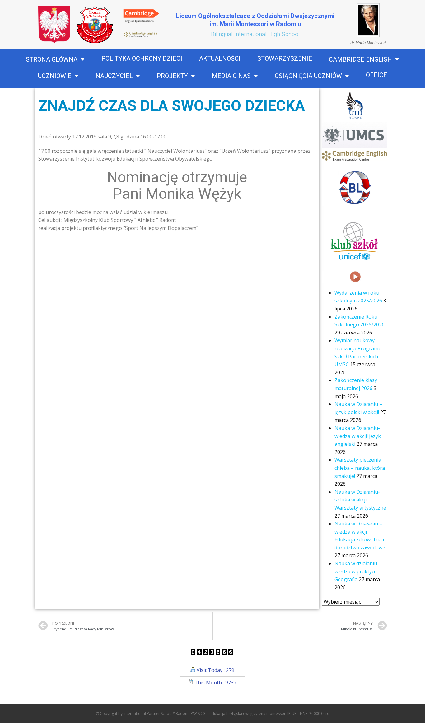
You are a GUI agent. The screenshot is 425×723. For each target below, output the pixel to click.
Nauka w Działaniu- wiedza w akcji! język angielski (357, 436)
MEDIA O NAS (231, 76)
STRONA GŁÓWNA (51, 59)
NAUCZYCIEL (114, 76)
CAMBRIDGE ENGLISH (360, 59)
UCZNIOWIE (55, 76)
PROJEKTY (172, 76)
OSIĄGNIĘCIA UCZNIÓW (308, 76)
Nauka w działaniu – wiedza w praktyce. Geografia (357, 571)
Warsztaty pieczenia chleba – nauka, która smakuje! (359, 467)
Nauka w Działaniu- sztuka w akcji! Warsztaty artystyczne (360, 499)
